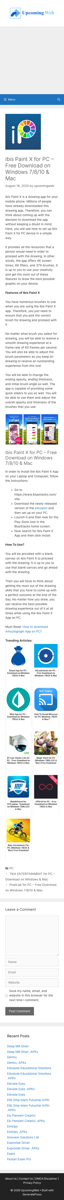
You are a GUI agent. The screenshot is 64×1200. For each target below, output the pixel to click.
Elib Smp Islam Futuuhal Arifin (28, 1100)
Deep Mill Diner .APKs (22, 1052)
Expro (11, 1153)
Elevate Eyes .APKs (21, 1089)
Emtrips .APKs (17, 1132)
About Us (11, 1178)
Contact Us (26, 1178)
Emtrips (12, 1126)
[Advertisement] (32, 60)
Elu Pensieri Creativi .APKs (26, 1121)
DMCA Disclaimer (46, 1178)
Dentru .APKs (16, 1062)
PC (11, 868)
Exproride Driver (18, 1143)
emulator (41, 508)
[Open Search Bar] (59, 99)
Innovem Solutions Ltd (23, 1137)
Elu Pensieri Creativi (21, 1115)
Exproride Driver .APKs (23, 1148)
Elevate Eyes (16, 1083)
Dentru (12, 1057)
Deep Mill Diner (18, 1046)
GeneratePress (32, 1194)
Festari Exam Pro (19, 1159)
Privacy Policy (32, 1182)
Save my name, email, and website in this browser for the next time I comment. (31, 995)
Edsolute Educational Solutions (29, 1068)
